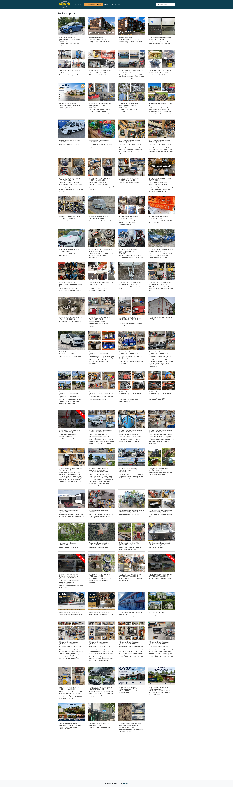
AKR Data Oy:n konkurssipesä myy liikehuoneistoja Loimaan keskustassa (71, 613)
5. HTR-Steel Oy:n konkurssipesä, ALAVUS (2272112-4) (69, 431)
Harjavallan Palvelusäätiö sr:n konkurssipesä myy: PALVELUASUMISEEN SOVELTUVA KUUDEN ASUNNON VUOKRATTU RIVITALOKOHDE (160, 690)
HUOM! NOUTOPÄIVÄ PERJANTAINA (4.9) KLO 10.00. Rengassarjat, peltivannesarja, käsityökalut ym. (101, 255)
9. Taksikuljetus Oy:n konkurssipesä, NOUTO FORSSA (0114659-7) (100, 688)
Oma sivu (117, 4)
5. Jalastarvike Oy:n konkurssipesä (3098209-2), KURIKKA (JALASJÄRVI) (101, 393)
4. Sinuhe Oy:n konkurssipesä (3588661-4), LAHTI (158, 217)
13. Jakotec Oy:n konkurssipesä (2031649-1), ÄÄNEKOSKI (159, 643)
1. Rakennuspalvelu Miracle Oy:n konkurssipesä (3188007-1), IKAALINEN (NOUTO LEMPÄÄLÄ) (99, 470)
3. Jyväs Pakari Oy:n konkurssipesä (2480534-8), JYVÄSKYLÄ (160, 431)
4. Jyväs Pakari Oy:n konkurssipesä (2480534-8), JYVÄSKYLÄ (70, 469)
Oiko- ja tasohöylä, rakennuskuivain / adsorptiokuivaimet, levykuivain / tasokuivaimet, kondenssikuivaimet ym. (71, 290)
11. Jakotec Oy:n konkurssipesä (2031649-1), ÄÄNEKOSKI (99, 643)
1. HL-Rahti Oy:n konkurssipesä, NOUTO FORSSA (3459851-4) (69, 353)
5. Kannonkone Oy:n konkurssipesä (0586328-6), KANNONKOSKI (130, 353)
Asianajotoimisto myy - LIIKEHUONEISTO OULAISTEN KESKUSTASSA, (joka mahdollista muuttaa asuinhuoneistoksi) (99, 40)
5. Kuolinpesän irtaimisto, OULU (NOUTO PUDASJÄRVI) (129, 544)
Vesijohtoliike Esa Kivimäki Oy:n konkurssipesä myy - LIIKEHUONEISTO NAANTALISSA (99, 725)
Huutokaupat (77, 4)
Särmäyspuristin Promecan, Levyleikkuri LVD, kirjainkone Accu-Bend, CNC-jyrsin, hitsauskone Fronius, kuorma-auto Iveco (131, 76)
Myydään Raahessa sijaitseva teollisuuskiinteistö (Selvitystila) (69, 104)
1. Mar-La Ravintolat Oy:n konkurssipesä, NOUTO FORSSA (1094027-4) (69, 39)
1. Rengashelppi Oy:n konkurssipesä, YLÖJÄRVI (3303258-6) (100, 250)
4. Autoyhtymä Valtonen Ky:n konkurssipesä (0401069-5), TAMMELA (128, 470)
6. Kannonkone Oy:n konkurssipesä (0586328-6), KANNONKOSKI (160, 353)
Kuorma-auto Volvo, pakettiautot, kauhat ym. (160, 578)
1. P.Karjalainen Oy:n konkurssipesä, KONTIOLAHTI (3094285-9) (130, 283)
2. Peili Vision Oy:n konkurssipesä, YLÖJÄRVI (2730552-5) (160, 38)
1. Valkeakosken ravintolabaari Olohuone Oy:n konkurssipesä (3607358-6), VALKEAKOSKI (68, 576)
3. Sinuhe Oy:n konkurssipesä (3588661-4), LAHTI (128, 217)
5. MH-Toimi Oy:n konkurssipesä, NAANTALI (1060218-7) (129, 141)
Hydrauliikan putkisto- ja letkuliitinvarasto (69, 220)
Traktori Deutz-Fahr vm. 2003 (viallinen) (129, 514)
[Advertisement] (116, 760)
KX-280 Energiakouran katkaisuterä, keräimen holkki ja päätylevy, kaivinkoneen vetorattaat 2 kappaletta (100, 580)
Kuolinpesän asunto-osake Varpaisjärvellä (130, 616)
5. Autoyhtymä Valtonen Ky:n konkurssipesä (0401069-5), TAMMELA (128, 251)
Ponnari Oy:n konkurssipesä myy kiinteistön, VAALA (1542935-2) (99, 544)
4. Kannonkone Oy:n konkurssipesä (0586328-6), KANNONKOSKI (100, 353)
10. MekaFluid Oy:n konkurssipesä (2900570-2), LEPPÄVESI (130, 179)
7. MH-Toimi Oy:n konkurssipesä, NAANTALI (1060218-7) (69, 179)
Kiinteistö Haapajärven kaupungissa (68, 547)
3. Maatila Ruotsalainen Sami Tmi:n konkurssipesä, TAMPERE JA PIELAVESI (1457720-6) (130, 725)
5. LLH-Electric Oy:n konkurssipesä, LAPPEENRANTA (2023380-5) (100, 71)
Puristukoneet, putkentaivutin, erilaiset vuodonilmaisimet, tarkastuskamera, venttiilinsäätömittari (129, 399)
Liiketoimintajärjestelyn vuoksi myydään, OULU (68, 511)
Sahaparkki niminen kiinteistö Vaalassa (99, 547)
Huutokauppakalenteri (94, 4)
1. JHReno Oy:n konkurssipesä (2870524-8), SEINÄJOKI (98, 217)
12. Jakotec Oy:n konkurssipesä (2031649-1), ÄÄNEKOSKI (129, 643)
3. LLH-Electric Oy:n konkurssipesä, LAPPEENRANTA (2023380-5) (130, 575)
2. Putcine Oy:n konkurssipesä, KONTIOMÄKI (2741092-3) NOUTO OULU (160, 393)
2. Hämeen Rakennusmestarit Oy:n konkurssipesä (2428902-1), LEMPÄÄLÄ (130, 105)
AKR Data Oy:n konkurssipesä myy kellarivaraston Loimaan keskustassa (101, 613)
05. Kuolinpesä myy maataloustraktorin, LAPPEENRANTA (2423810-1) (131, 511)
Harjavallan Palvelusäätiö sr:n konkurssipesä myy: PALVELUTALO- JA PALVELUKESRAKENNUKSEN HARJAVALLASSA (70, 726)
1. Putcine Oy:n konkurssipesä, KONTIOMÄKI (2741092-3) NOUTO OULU (130, 393)
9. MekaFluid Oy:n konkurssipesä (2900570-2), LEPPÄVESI (99, 179)
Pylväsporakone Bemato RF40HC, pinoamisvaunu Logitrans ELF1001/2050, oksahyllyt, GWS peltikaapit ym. (69, 436)
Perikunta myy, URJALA (156, 612)
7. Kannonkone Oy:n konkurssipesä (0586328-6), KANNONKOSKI (70, 393)
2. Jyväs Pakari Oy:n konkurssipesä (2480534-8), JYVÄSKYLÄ (130, 431)
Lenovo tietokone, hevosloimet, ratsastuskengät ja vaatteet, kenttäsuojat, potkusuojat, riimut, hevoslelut (99, 288)
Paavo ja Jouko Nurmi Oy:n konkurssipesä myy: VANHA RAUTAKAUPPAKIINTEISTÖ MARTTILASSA (128, 689)
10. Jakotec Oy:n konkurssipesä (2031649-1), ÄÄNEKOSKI (69, 643)
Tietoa (106, 4)
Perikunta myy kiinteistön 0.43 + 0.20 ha (159, 615)
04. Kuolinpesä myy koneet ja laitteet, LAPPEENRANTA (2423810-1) (161, 575)
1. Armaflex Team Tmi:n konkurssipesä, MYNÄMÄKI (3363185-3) (161, 250)
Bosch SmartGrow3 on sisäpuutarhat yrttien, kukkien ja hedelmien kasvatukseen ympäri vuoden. (100, 146)
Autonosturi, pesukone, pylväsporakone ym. (70, 75)
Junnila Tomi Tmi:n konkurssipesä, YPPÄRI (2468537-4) (160, 469)
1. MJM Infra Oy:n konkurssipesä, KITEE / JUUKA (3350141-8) (99, 575)
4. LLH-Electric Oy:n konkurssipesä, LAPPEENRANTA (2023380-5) (160, 511)
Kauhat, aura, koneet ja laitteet (157, 75)
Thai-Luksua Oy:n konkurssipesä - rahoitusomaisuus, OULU (160, 544)
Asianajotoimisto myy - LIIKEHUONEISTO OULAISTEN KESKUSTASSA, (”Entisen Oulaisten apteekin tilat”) (130, 40)
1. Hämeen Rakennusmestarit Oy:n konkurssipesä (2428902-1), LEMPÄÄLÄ (100, 105)
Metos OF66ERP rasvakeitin (156, 547)
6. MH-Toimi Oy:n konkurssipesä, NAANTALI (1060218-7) (159, 141)
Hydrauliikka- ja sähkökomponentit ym (129, 182)
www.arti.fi (126, 784)
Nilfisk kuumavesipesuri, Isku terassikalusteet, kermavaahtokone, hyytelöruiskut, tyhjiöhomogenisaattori (131, 222)
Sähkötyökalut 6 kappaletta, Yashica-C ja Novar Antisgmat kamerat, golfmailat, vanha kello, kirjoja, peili (101, 516)
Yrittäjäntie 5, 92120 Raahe (66, 108)
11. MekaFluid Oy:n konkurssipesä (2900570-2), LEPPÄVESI (70, 217)
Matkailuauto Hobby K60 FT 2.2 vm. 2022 (69, 144)
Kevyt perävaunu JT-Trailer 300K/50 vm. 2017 (100, 220)
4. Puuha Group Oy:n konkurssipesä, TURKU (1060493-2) (160, 179)
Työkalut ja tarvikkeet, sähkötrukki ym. (98, 75)
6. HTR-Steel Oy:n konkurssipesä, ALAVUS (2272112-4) (99, 318)
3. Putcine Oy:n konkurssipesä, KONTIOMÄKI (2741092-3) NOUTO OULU (130, 319)
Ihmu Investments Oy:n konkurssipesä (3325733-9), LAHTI (101, 283)
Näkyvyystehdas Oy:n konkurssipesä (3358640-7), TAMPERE (131, 71)
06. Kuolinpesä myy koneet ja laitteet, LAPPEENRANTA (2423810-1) (161, 71)
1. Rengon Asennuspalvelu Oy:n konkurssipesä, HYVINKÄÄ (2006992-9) (71, 284)
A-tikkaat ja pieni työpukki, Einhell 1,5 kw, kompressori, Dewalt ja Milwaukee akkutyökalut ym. (161, 288)
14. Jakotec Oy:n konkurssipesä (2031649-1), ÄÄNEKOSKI (69, 688)
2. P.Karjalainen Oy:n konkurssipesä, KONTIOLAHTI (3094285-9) (160, 283)
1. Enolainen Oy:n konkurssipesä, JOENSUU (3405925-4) (69, 250)
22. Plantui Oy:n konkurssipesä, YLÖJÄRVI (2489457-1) (99, 141)
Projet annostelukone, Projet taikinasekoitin (70, 321)
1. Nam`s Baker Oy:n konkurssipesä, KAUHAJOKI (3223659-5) (70, 318)
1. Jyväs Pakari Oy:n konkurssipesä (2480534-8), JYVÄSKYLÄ (100, 431)
